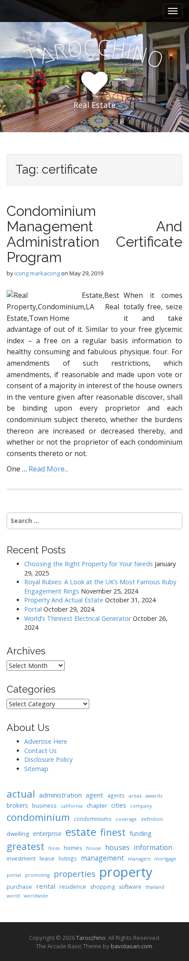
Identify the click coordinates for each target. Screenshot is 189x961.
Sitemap (36, 768)
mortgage (165, 859)
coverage (126, 819)
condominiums (93, 818)
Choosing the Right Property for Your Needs (88, 564)
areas (135, 795)
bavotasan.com (131, 946)
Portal (33, 609)
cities (118, 805)
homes (73, 848)
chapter (97, 805)
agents (116, 795)
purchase (19, 887)
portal (14, 875)
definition (152, 819)
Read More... (49, 469)
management (102, 858)
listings (67, 858)
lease (47, 858)
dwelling (18, 834)
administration (60, 794)
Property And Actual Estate (63, 600)
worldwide (36, 896)
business (44, 805)
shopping (102, 887)
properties (74, 873)
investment (21, 858)
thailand (154, 886)
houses (117, 847)
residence (72, 887)
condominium (38, 817)
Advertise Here (45, 741)
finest (113, 832)
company (141, 806)
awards (153, 795)
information (153, 847)
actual (21, 793)
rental (45, 886)
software (130, 887)
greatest (25, 846)
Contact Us (40, 750)
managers (139, 859)
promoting (37, 875)
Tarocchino (90, 938)
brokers (17, 805)
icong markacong (37, 273)
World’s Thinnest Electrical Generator (77, 618)
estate (80, 831)
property (126, 872)
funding (141, 833)
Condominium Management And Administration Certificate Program (94, 234)
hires (54, 848)
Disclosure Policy (48, 759)
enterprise (47, 833)
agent (94, 794)
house (93, 848)
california (72, 806)
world (13, 896)
